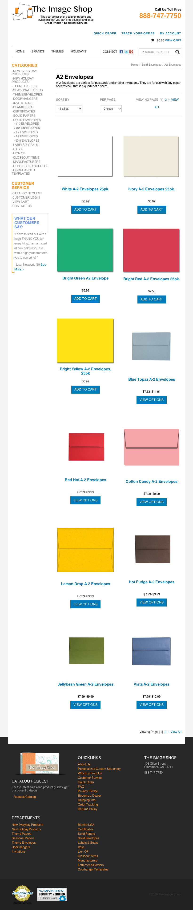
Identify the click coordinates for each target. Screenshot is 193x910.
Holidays (78, 51)
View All (176, 732)
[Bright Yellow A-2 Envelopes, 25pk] (85, 341)
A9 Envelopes (27, 136)
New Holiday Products (23, 80)
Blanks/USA (23, 107)
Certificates (24, 111)
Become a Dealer (89, 795)
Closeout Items (26, 157)
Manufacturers (26, 162)
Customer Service (90, 777)
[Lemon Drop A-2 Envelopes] (85, 549)
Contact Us (22, 206)
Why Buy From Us (90, 773)
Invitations (22, 103)
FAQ (81, 786)
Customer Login (26, 197)
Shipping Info (87, 800)
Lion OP (19, 153)
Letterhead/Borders (30, 166)
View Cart (173, 40)
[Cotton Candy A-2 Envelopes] (151, 447)
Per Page (107, 99)
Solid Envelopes (151, 64)
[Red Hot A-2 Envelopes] (85, 446)
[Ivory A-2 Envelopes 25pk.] (151, 156)
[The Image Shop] (52, 12)
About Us (84, 764)
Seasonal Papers (28, 90)
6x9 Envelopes (28, 140)
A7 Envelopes (27, 132)
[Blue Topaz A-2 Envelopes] (151, 346)
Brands (38, 51)
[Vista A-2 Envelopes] (151, 651)
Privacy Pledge (88, 791)
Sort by (62, 99)
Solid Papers (24, 115)
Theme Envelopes (27, 94)
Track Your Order (138, 33)
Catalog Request (27, 193)
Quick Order (105, 33)
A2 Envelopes (28, 128)
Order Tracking (88, 804)
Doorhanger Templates (23, 172)
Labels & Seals (25, 145)
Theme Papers (25, 86)
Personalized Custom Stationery (99, 768)
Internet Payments (22, 903)
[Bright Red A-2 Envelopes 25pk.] (151, 251)
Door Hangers (25, 98)
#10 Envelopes (27, 123)
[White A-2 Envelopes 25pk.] (85, 156)
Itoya (18, 149)
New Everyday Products (24, 73)
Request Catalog (25, 796)
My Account (170, 33)
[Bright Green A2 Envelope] (85, 251)
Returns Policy (87, 809)
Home (20, 51)
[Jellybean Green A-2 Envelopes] (85, 651)
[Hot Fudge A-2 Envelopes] (151, 549)
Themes (57, 51)
